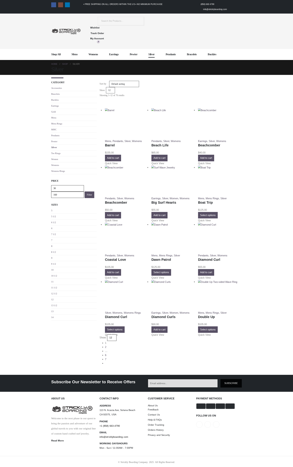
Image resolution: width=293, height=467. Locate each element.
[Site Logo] (66, 31)
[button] (101, 102)
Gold (53, 111)
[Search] (139, 21)
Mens (74, 54)
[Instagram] (60, 4)
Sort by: (103, 84)
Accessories (56, 88)
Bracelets (192, 54)
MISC (54, 129)
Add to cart (113, 157)
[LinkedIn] (67, 4)
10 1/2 (54, 276)
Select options (208, 215)
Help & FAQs (155, 419)
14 (52, 317)
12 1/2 (54, 293)
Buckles (212, 54)
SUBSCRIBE (231, 383)
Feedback (153, 409)
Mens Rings (165, 255)
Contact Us (154, 414)
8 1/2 (53, 252)
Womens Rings (132, 312)
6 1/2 (53, 222)
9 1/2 (53, 264)
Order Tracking (156, 424)
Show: (102, 90)
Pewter (134, 54)
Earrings (114, 54)
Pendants (171, 54)
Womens (93, 54)
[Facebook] (53, 4)
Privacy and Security (159, 435)
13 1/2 (54, 305)
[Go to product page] (127, 110)
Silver (151, 54)
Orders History (156, 430)
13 (52, 311)
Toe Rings (56, 153)
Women (174, 198)
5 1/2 (53, 216)
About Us (153, 405)
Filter (89, 195)
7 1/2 (53, 234)
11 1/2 (54, 287)
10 (52, 270)
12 (52, 299)
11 (52, 281)
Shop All (56, 54)
